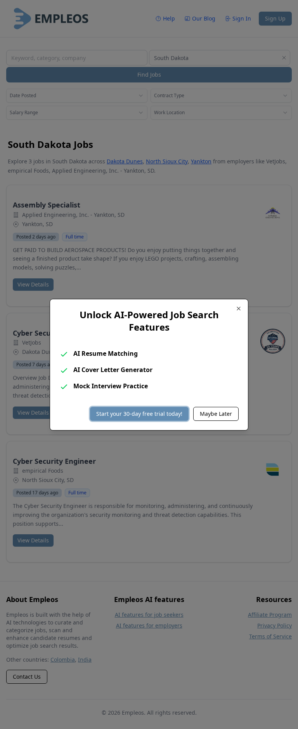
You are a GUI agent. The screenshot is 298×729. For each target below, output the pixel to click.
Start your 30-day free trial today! (139, 413)
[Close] (239, 308)
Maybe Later (216, 413)
